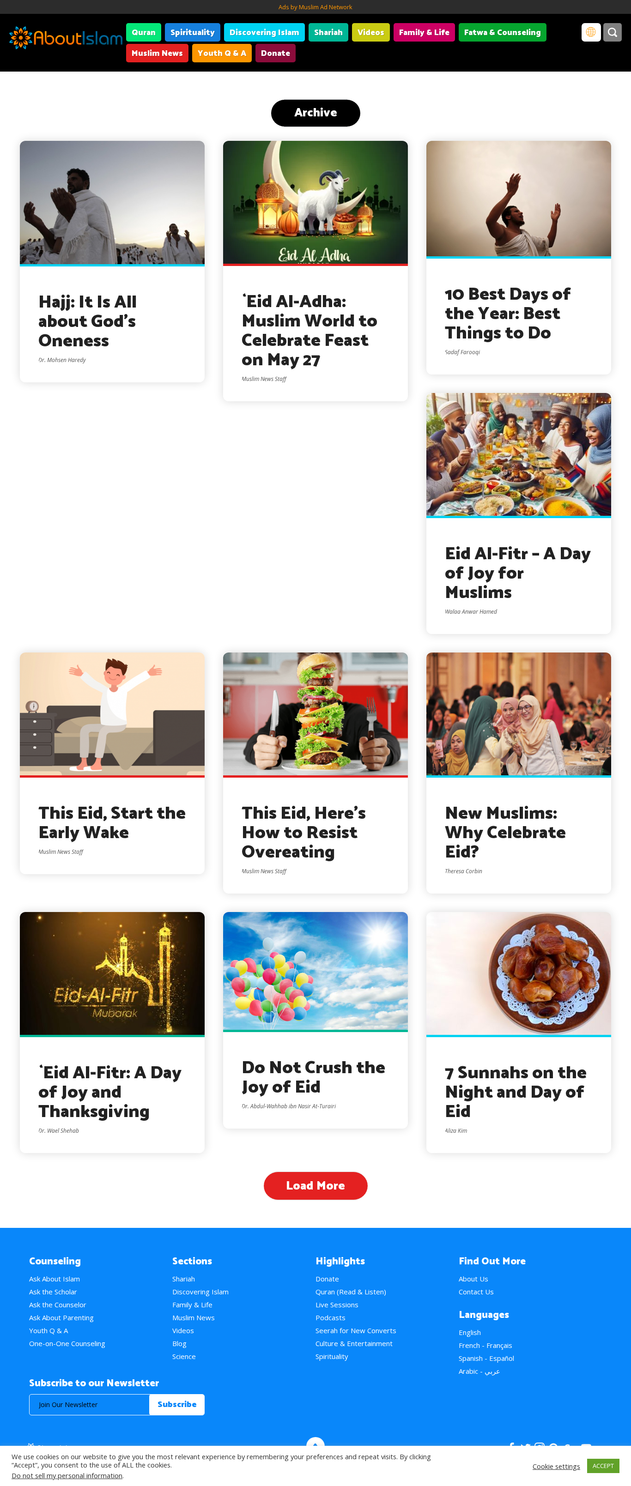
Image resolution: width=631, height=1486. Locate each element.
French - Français (485, 1345)
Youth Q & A (222, 53)
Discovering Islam (264, 32)
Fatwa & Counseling (502, 32)
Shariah (328, 32)
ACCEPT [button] (603, 1466)
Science (184, 1356)
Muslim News (157, 53)
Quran (144, 32)
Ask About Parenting (61, 1317)
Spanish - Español (486, 1358)
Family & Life (424, 32)
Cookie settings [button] (556, 1466)
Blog (179, 1343)
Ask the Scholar (53, 1291)
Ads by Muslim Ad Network (315, 7)
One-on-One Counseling (67, 1343)
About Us (473, 1278)
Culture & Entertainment (354, 1343)
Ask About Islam (54, 1278)
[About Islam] (65, 39)
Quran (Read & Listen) (351, 1291)
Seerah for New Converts (356, 1330)
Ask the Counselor (57, 1304)
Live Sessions (337, 1304)
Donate (275, 53)
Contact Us (476, 1291)
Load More (315, 1186)
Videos (371, 32)
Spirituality (192, 32)
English (470, 1332)
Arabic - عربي (479, 1371)
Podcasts (331, 1317)
